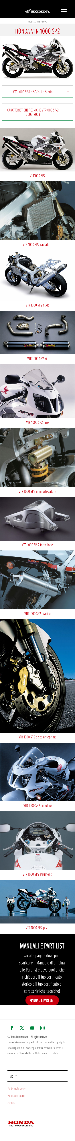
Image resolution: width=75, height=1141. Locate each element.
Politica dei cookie (16, 1095)
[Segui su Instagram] (42, 1028)
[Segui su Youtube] (32, 1028)
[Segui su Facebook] (11, 1028)
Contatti (11, 1103)
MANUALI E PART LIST (42, 1000)
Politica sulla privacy (16, 1088)
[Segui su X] (22, 1028)
